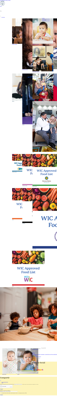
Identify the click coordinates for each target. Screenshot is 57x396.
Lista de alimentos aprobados (46, 20)
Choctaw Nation (34, 186)
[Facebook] (32, 370)
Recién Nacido (4, 374)
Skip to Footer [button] (8, 0)
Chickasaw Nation (24, 185)
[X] (34, 370)
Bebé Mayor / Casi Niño (35, 44)
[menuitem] (29, 17)
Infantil (18, 374)
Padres (33, 152)
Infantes (23, 124)
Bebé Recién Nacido (25, 69)
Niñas (33, 99)
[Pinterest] (37, 370)
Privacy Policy (38, 356)
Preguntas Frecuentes (35, 349)
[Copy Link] (41, 370)
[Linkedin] (36, 370)
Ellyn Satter (3, 17)
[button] (1, 11)
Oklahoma (23, 223)
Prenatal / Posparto (14, 44)
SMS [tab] (2, 382)
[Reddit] (39, 370)
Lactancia (43, 18)
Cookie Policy (34, 356)
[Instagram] (42, 370)
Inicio (1, 6)
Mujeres (13, 101)
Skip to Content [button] (2, 0)
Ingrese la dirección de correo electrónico (7, 384)
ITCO (13, 219)
